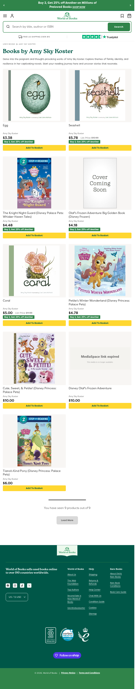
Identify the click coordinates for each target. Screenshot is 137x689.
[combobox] (67, 27)
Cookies (93, 608)
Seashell (74, 125)
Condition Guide (97, 601)
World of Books (50, 673)
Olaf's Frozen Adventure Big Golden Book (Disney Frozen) (97, 214)
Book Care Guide (118, 592)
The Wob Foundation (72, 582)
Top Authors (73, 590)
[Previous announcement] (4, 5)
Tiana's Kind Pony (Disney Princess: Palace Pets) (32, 472)
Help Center (94, 590)
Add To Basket (34, 147)
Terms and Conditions (89, 673)
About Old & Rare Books (116, 575)
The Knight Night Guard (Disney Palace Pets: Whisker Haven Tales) (33, 214)
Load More (67, 520)
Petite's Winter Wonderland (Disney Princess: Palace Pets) (99, 302)
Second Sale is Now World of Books (74, 599)
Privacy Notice (68, 673)
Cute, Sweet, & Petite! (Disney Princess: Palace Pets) (29, 390)
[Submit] (8, 27)
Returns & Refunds (93, 582)
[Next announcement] (130, 5)
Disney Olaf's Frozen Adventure (90, 388)
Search (118, 26)
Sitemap (93, 614)
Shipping (93, 574)
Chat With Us (95, 596)
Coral (6, 300)
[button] (5, 16)
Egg (5, 125)
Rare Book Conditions (115, 584)
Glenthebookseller (76, 608)
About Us (71, 574)
